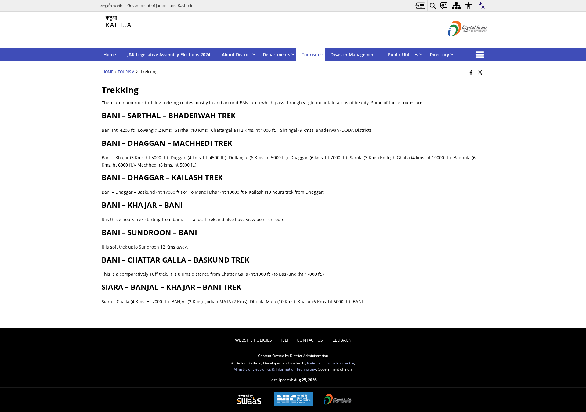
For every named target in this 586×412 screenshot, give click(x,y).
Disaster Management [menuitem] (353, 54)
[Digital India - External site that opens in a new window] (459, 41)
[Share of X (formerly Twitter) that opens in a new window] (480, 72)
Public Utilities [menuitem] (403, 54)
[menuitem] (420, 5)
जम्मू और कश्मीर (111, 5)
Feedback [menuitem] (340, 340)
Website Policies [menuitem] (253, 340)
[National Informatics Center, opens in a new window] (293, 400)
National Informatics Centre (330, 362)
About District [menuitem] (236, 54)
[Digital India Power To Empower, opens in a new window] (337, 400)
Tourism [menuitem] (310, 54)
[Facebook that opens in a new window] (471, 72)
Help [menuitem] (284, 340)
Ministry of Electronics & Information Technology (274, 369)
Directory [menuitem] (439, 54)
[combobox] (481, 5)
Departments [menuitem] (276, 54)
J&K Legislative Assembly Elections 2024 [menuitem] (169, 54)
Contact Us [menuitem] (310, 340)
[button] (481, 54)
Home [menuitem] (109, 54)
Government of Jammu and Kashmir (160, 5)
